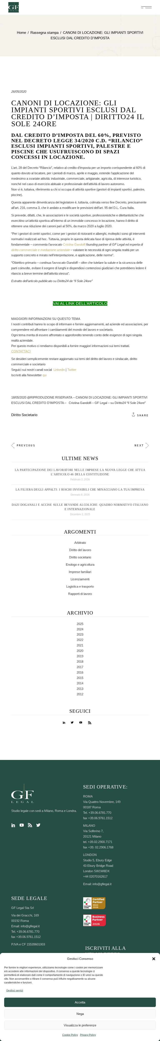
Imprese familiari (80, 572)
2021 (80, 645)
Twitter (71, 369)
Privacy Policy (88, 1034)
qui (44, 375)
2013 (80, 688)
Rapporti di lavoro (80, 594)
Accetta (80, 1002)
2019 (80, 656)
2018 (80, 661)
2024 (80, 629)
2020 (80, 650)
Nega (80, 1014)
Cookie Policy (70, 1034)
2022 (80, 640)
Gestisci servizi (14, 990)
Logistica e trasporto (80, 586)
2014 (80, 683)
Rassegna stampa (44, 33)
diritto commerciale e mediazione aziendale (40, 250)
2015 (80, 678)
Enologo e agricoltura (80, 564)
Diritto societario (24, 415)
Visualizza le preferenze (80, 1025)
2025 (80, 624)
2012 (80, 694)
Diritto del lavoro (80, 550)
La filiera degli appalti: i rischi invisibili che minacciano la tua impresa (80, 489)
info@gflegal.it (101, 884)
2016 (80, 672)
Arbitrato (80, 542)
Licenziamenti (80, 579)
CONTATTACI (21, 351)
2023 (80, 634)
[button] (154, 959)
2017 (80, 667)
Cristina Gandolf (74, 244)
